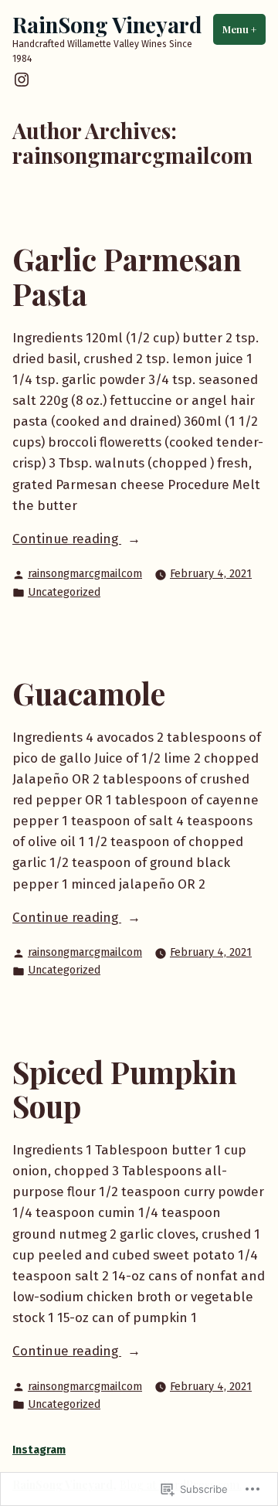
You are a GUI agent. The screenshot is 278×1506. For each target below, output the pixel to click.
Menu (244, 29)
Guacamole (88, 693)
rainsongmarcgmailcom (85, 573)
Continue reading (66, 539)
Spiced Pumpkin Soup (124, 1089)
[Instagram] (21, 79)
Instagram (39, 1450)
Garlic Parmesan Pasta (127, 276)
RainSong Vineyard (107, 24)
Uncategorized (64, 592)
